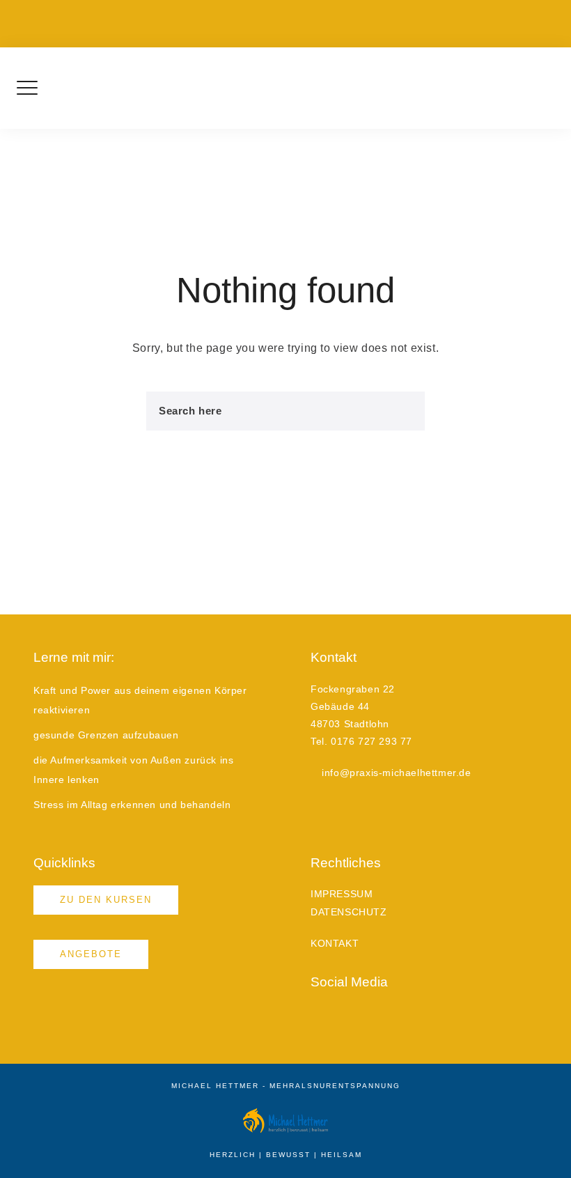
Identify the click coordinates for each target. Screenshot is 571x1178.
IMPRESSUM (342, 893)
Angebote (91, 954)
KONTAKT (335, 943)
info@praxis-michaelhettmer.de (436, 14)
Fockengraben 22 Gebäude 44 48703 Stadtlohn (178, 14)
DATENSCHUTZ (349, 911)
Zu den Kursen (106, 899)
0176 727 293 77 (329, 14)
